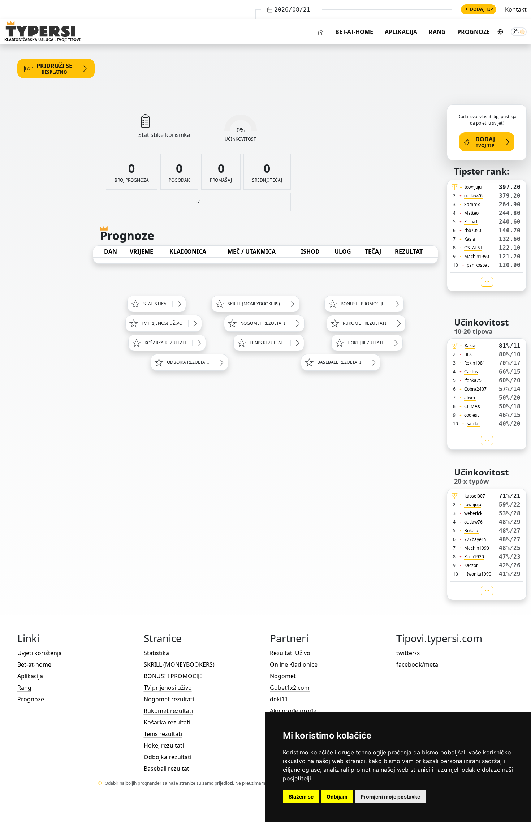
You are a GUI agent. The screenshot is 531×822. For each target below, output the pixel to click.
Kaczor (471, 565)
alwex (470, 398)
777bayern (475, 539)
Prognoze (473, 32)
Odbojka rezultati (167, 757)
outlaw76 (473, 196)
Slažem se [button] (301, 796)
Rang (437, 32)
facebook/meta (417, 664)
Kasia (469, 239)
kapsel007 (475, 496)
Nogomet (283, 676)
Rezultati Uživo (290, 653)
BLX (468, 354)
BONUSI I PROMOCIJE (173, 676)
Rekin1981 (474, 363)
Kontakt (516, 9)
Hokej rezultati (164, 745)
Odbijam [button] (337, 796)
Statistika (156, 653)
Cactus (471, 372)
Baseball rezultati (167, 768)
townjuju (473, 187)
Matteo (471, 213)
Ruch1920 (474, 557)
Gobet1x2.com (290, 688)
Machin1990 (476, 256)
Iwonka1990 (479, 574)
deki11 (279, 699)
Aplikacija (401, 32)
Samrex (472, 204)
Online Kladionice (294, 664)
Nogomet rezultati (169, 699)
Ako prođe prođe (293, 711)
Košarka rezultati (167, 722)
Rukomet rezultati (168, 711)
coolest (471, 415)
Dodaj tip (481, 9)
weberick (473, 513)
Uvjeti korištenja (39, 653)
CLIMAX (472, 406)
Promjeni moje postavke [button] (390, 796)
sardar (473, 424)
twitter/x (408, 653)
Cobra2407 (475, 389)
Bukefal (471, 531)
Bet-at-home (354, 32)
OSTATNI (473, 248)
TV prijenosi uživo (168, 688)
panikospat (478, 265)
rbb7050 (472, 230)
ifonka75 (473, 380)
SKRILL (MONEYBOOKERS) (179, 664)
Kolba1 (471, 222)
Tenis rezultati (163, 734)
